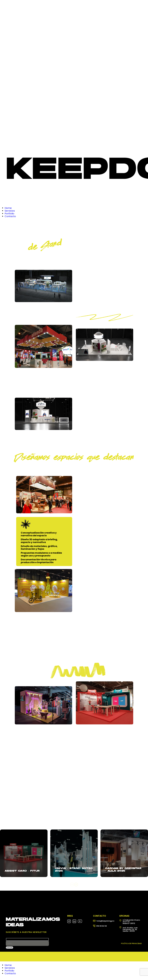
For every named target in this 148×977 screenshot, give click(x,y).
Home (8, 965)
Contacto (10, 973)
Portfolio (9, 970)
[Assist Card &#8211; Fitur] (24, 853)
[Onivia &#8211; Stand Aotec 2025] (74, 853)
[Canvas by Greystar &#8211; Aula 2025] (124, 853)
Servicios (10, 967)
